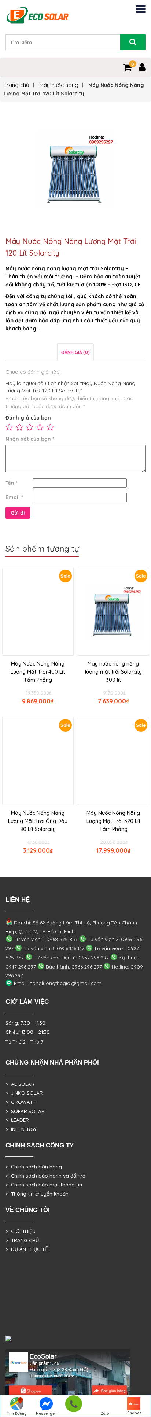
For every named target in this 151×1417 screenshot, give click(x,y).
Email (14, 497)
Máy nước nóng (58, 84)
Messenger (46, 1413)
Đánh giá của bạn (28, 417)
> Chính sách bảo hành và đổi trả (45, 1176)
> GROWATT (20, 1102)
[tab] (75, 351)
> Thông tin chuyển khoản (37, 1194)
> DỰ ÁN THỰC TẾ (26, 1249)
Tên (11, 483)
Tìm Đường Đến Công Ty (17, 1414)
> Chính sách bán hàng (33, 1166)
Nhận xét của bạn (29, 439)
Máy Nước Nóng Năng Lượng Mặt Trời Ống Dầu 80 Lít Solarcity (37, 821)
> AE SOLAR (19, 1084)
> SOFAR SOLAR (25, 1111)
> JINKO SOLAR (24, 1093)
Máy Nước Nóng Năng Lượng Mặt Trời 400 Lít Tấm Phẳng (38, 671)
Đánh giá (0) (75, 352)
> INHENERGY (21, 1129)
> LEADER (17, 1120)
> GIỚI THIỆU (20, 1231)
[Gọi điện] (73, 1406)
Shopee (134, 1413)
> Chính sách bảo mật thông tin (43, 1184)
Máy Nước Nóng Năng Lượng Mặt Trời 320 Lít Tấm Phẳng (113, 821)
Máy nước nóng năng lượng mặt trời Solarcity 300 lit (113, 671)
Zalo (105, 1413)
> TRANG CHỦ (22, 1240)
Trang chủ (16, 84)
